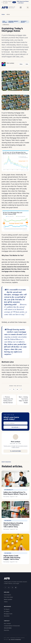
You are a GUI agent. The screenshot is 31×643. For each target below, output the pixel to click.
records (4, 147)
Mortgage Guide (8, 613)
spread (4, 205)
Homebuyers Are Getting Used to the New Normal (8, 400)
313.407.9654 (7, 628)
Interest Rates (24, 22)
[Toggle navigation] (20, 7)
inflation (4, 244)
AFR (7, 578)
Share (21, 64)
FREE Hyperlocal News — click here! (21, 2)
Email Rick (6, 630)
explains (15, 282)
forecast (23, 127)
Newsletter (7, 616)
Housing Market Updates (13, 22)
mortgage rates (19, 113)
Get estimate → (15, 427)
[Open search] (27, 7)
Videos (6, 601)
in (17, 389)
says (24, 322)
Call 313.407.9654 (16, 451)
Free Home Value (8, 597)
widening (11, 205)
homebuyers (22, 262)
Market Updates (8, 599)
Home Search (7, 594)
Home (3, 14)
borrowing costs (7, 117)
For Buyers (5, 22)
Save (27, 64)
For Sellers (6, 611)
